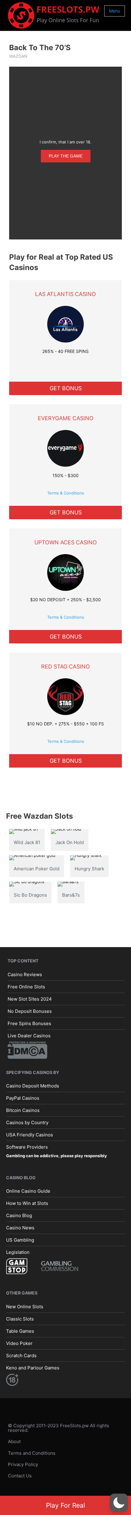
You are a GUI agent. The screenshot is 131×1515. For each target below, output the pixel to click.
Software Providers (27, 1147)
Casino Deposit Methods (32, 1086)
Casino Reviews (25, 974)
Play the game (66, 156)
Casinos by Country (27, 1122)
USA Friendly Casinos (29, 1135)
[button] (119, 1503)
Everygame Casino (66, 418)
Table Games (20, 1331)
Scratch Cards (21, 1355)
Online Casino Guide (28, 1191)
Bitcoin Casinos (23, 1110)
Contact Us (20, 1476)
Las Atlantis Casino (65, 294)
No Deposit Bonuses (30, 1011)
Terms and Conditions (31, 1453)
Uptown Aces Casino (65, 542)
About (14, 1441)
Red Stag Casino (65, 666)
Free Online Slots (26, 987)
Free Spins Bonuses (29, 1023)
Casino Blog (19, 1215)
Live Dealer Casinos (29, 1036)
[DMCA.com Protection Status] (27, 1050)
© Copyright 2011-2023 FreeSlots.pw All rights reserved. (58, 1428)
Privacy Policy (23, 1464)
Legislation (18, 1252)
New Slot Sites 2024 (30, 999)
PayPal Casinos (22, 1098)
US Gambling (20, 1240)
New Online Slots (24, 1306)
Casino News (20, 1228)
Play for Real (65, 1505)
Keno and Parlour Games (32, 1368)
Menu (114, 10)
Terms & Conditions (65, 493)
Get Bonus (66, 388)
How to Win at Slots (27, 1203)
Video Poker (19, 1343)
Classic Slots (20, 1319)
